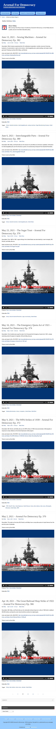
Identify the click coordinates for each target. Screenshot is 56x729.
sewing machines (31, 125)
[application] (28, 116)
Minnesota (8, 507)
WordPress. (34, 727)
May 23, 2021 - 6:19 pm (12, 236)
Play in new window (11, 118)
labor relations (37, 506)
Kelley (14, 21)
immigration (22, 411)
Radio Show (22, 42)
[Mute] (48, 116)
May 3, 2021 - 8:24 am (12, 519)
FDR (7, 506)
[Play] (3, 116)
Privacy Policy (37, 718)
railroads (23, 687)
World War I (34, 411)
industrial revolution (14, 125)
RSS (8, 122)
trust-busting (27, 316)
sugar (23, 316)
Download (18, 118)
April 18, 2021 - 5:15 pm (12, 606)
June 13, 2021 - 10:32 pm (12, 42)
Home (3, 17)
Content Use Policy (46, 718)
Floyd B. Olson (12, 506)
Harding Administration (11, 411)
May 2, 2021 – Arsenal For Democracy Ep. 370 (24, 516)
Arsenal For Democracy (19, 5)
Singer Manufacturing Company (42, 125)
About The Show (28, 718)
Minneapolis (48, 506)
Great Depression (19, 506)
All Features (12, 718)
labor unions (43, 506)
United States (31, 221)
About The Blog (19, 718)
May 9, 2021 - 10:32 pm (12, 425)
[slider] (51, 116)
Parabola (27, 727)
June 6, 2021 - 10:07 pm (12, 141)
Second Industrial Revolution (16, 316)
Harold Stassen (27, 506)
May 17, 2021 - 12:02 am (12, 330)
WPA (18, 507)
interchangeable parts (22, 125)
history (7, 125)
